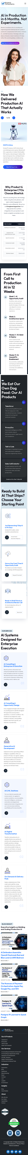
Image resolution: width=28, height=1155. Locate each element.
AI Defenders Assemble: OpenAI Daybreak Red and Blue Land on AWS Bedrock (12, 955)
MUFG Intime (8, 145)
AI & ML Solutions (11, 791)
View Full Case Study (11, 167)
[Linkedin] (8, 1152)
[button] (2, 117)
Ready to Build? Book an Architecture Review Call (13, 602)
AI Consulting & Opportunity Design (11, 704)
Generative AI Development (9, 747)
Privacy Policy (20, 1143)
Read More (4, 960)
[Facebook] (12, 1152)
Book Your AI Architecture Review (10, 43)
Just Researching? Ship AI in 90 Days (14, 526)
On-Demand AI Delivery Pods (14, 878)
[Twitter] (16, 1152)
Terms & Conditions (14, 1145)
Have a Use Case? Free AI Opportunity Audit (14, 564)
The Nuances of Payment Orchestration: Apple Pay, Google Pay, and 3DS (12, 986)
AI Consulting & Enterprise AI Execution (13, 665)
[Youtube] (20, 1152)
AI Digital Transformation (11, 833)
